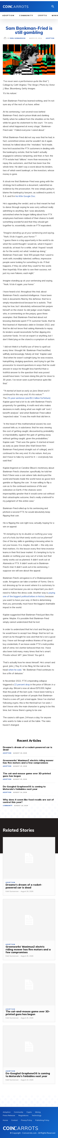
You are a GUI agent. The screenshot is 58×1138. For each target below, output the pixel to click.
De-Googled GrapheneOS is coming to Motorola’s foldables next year (24, 787)
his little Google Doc (25, 196)
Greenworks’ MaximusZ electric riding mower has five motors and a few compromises (28, 761)
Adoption (50, 38)
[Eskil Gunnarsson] (5, 38)
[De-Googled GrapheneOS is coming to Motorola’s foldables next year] (29, 1046)
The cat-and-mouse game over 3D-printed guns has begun (27, 774)
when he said (14, 669)
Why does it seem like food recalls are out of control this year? (28, 801)
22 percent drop (22, 684)
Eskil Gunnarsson (17, 38)
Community (7, 805)
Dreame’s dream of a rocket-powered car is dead (27, 748)
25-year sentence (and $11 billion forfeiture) (29, 398)
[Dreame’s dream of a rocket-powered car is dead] (29, 858)
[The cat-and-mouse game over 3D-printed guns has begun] (29, 984)
